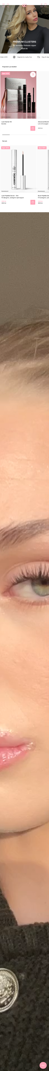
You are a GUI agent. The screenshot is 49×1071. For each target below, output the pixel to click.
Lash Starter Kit (6, 122)
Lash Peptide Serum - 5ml (9, 195)
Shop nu (24, 48)
